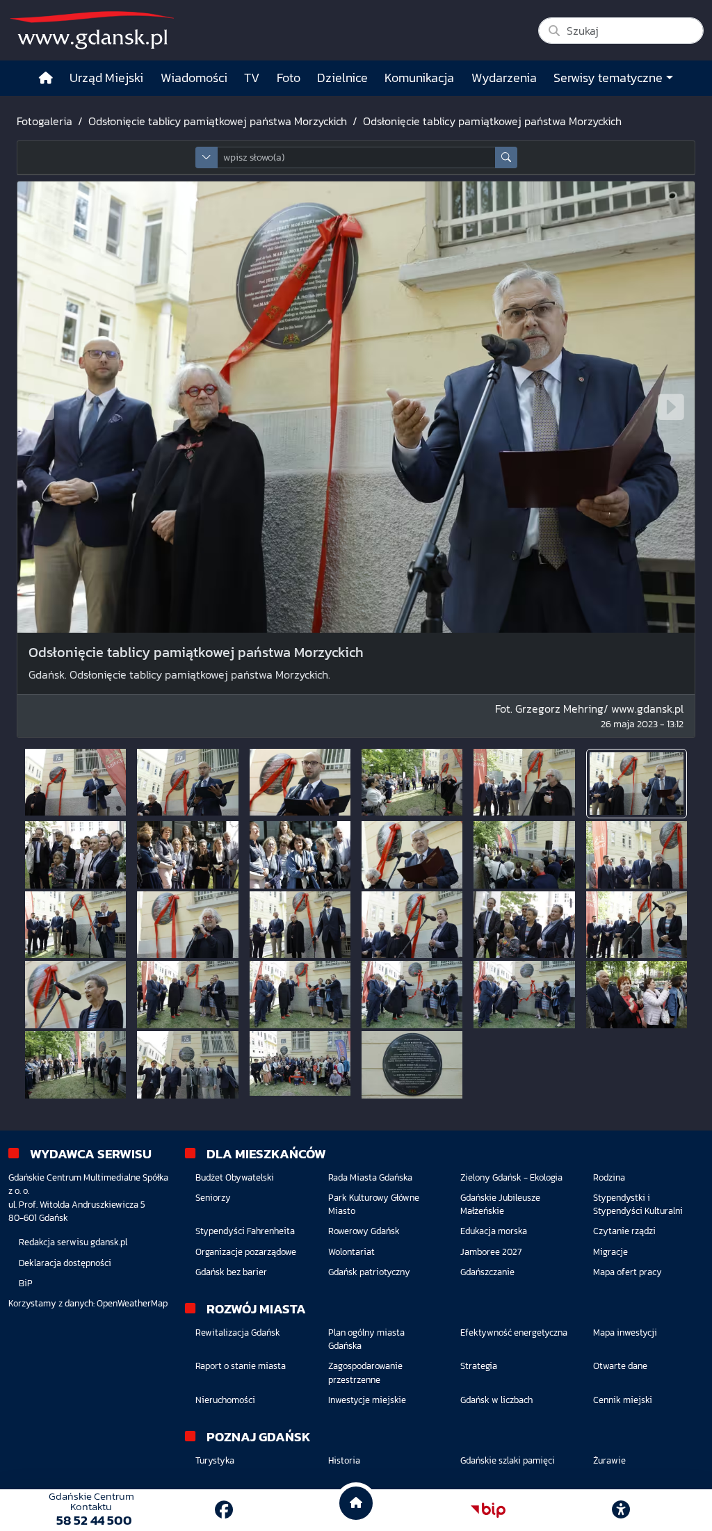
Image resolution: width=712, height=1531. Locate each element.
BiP (26, 1283)
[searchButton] (506, 157)
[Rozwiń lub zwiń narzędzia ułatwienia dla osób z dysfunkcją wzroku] (621, 1510)
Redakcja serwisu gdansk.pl (73, 1242)
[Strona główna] (46, 78)
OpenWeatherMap (132, 1303)
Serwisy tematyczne (608, 78)
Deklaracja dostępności (65, 1263)
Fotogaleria (44, 121)
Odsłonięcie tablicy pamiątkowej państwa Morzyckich (217, 121)
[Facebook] (224, 1509)
